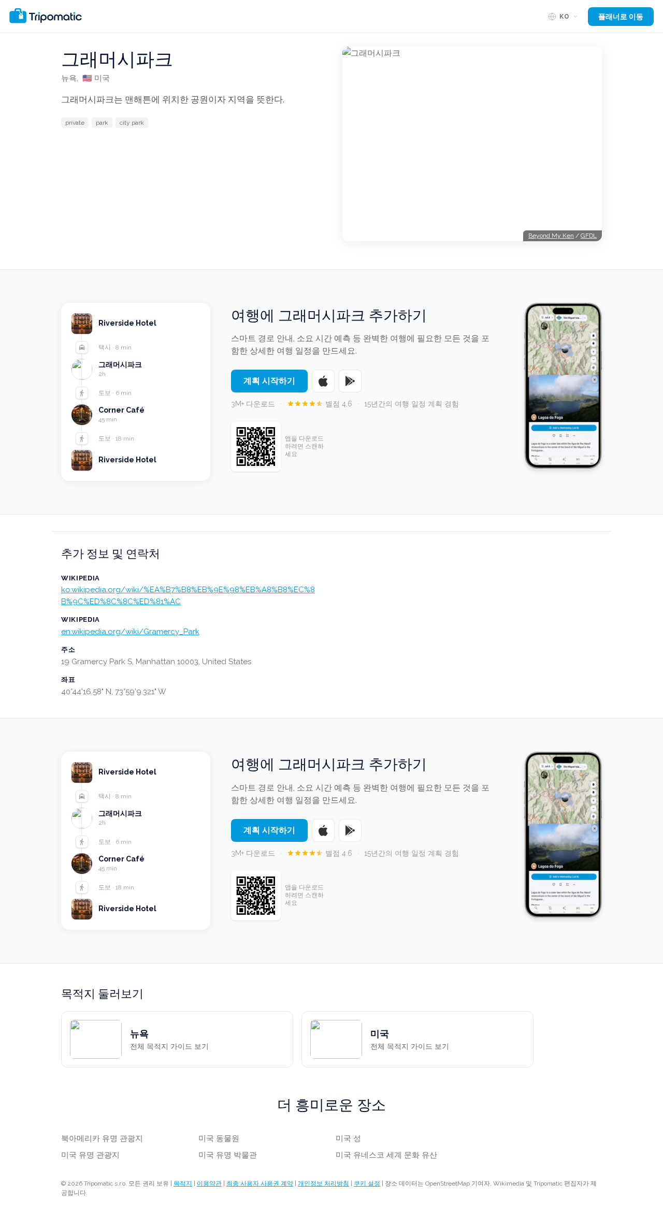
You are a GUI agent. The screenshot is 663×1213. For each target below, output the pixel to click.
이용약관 (209, 1183)
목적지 (183, 1183)
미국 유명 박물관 (227, 1155)
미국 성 (348, 1138)
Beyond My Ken (551, 235)
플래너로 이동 (620, 16)
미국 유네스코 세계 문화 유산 (386, 1155)
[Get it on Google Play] (350, 381)
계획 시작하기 (269, 381)
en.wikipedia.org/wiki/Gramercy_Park (130, 631)
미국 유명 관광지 (90, 1155)
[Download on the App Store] (323, 381)
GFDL (589, 235)
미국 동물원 (218, 1138)
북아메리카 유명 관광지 (102, 1138)
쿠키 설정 (367, 1183)
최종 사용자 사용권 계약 (259, 1183)
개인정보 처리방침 (323, 1183)
